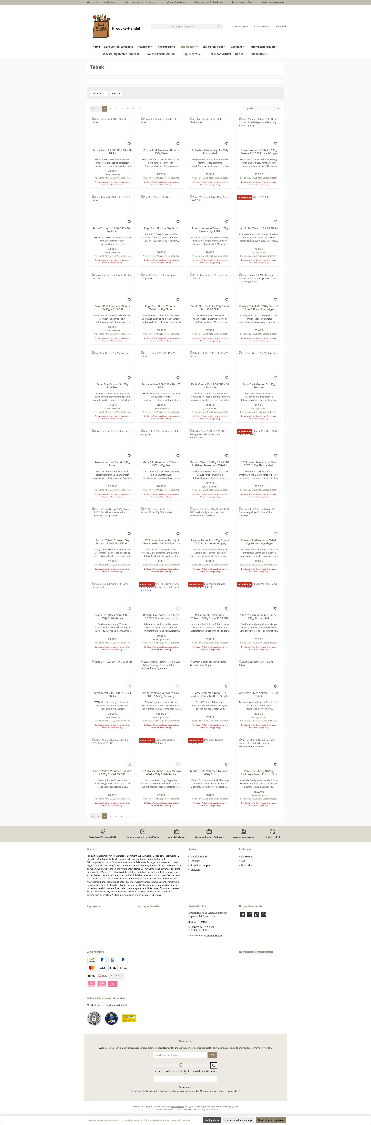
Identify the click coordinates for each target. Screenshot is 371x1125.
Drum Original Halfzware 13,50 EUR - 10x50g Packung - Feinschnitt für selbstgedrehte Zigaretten (161, 694)
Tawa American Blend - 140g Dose (112, 464)
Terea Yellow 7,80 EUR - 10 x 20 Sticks (161, 386)
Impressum (247, 856)
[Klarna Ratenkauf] (91, 984)
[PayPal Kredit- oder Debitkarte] (97, 968)
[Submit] (212, 1055)
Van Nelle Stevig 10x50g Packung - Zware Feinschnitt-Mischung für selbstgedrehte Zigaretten (259, 772)
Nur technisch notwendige (239, 1120)
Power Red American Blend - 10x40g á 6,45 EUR (112, 308)
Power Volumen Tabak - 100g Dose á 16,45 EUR (210, 230)
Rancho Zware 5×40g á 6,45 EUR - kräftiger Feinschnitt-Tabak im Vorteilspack (210, 464)
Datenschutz (247, 865)
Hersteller (97, 93)
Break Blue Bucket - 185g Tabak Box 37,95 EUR (209, 308)
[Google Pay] (123, 968)
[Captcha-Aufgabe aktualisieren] (213, 1065)
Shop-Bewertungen (200, 865)
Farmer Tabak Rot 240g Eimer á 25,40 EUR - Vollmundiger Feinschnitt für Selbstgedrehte (258, 308)
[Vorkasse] (91, 960)
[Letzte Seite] (139, 109)
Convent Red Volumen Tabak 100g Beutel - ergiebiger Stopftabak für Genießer (259, 542)
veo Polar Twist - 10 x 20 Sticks (259, 228)
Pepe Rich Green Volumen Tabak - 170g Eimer (161, 308)
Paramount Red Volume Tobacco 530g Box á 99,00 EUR (210, 616)
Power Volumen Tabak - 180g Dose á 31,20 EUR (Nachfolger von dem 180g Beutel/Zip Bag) (258, 151)
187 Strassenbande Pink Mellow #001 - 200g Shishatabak (161, 772)
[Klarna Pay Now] (113, 984)
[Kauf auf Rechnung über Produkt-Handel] (103, 976)
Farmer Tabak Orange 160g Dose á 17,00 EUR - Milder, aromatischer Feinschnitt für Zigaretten (112, 542)
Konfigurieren (212, 1120)
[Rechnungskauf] (112, 960)
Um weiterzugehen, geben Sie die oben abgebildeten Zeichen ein (185, 1073)
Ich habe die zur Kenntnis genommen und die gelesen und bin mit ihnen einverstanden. (187, 1091)
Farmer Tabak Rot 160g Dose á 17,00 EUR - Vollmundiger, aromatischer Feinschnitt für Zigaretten (210, 542)
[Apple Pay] (113, 968)
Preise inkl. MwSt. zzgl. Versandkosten (112, 177)
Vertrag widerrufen (149, 906)
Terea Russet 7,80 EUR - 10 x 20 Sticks (112, 151)
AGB (243, 860)
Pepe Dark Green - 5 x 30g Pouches (259, 386)
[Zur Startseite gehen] (116, 26)
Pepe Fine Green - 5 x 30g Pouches (112, 386)
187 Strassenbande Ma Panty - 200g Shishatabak (259, 616)
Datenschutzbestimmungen (158, 1091)
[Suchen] (219, 26)
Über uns (195, 869)
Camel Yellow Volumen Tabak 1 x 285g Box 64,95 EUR (112, 772)
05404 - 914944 (197, 922)
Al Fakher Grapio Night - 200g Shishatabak (210, 151)
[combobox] (184, 26)
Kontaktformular (199, 856)
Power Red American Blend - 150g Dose (161, 151)
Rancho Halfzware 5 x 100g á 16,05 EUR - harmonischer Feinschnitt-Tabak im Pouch (161, 616)
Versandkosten (177, 1106)
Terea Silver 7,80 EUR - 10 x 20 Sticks (112, 694)
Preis (114, 93)
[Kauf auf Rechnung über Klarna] (101, 984)
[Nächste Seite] (133, 109)
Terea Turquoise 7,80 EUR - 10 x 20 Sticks (112, 230)
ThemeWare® (212, 1109)
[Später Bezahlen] (123, 960)
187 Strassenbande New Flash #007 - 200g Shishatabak (258, 464)
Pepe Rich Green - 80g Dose (161, 228)
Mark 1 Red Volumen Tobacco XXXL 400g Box (161, 464)
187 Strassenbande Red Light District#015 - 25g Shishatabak (161, 542)
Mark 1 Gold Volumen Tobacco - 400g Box (210, 772)
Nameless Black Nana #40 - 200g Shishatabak (112, 616)
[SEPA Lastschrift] (91, 976)
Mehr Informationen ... (182, 1120)
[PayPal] (102, 960)
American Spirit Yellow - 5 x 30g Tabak (258, 694)
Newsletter (196, 860)
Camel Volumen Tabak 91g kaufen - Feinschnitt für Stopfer (210, 694)
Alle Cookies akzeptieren (271, 1120)
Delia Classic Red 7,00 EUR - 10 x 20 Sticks (210, 386)
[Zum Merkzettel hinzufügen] (129, 143)
